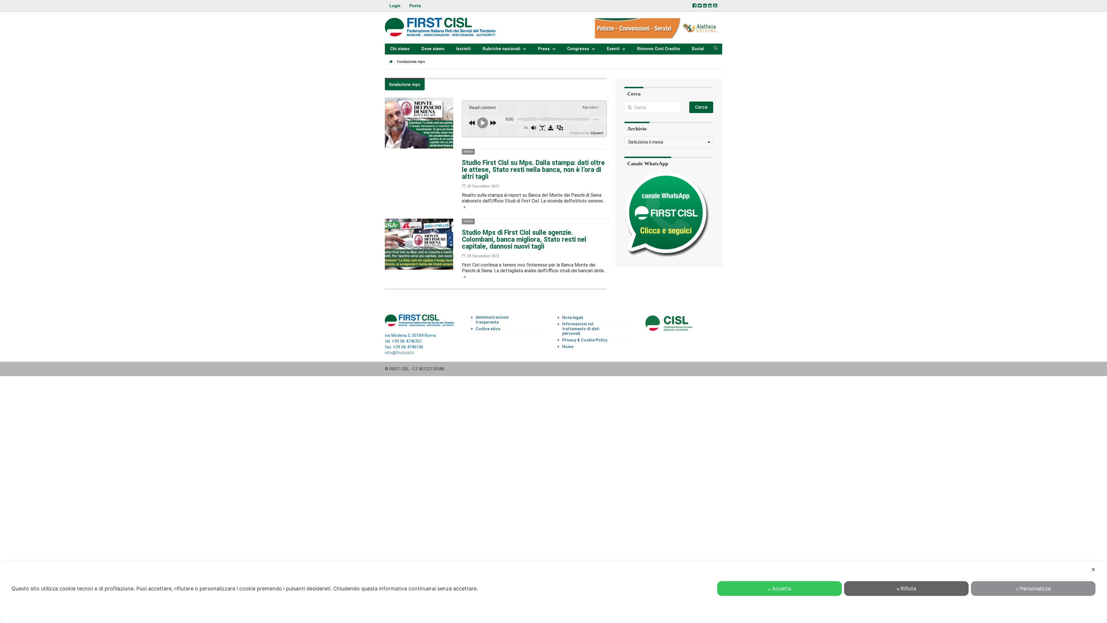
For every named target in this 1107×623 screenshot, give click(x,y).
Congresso (578, 48)
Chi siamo (400, 48)
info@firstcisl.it (399, 352)
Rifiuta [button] (908, 589)
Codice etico (488, 328)
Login (394, 5)
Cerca (701, 107)
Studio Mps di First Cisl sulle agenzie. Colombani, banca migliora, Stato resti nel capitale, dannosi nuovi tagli (524, 239)
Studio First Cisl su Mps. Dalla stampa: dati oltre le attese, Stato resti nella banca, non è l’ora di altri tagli (533, 170)
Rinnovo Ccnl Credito (658, 48)
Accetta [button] (781, 589)
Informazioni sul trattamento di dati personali (580, 329)
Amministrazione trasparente (492, 319)
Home (567, 346)
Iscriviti (463, 48)
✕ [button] (1093, 569)
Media (468, 151)
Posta (415, 5)
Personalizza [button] (1035, 589)
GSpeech (596, 132)
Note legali (572, 317)
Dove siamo (433, 48)
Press (544, 48)
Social (698, 48)
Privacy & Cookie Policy (584, 340)
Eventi (613, 48)
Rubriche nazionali (501, 48)
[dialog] (553, 592)
